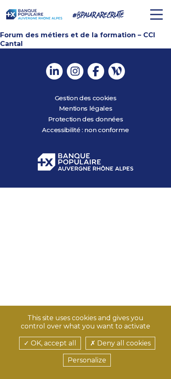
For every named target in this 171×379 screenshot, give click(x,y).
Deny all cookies (123, 343)
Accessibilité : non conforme (85, 130)
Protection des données (85, 119)
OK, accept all (52, 343)
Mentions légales (85, 108)
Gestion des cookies (86, 98)
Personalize (87, 360)
